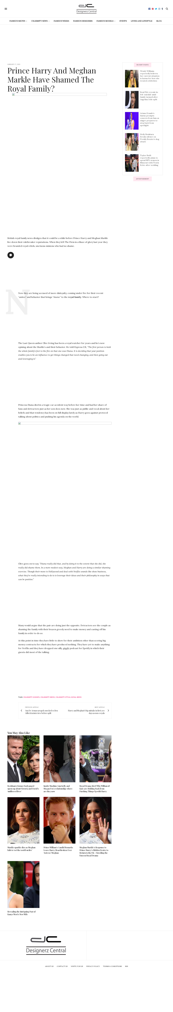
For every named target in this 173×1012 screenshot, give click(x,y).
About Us (49, 966)
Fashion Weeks (61, 21)
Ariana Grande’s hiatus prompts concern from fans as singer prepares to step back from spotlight (149, 119)
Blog (159, 21)
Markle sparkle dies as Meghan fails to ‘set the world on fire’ (21, 848)
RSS (126, 966)
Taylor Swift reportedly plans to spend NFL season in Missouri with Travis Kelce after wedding (149, 160)
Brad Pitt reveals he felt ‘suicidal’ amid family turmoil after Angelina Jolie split (149, 96)
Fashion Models (105, 21)
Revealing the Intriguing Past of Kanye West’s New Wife (21, 913)
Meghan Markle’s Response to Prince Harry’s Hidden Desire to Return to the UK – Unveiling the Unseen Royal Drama (93, 851)
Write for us (77, 966)
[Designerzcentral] (86, 9)
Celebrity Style (63, 697)
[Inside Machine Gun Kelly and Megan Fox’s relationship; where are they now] (60, 758)
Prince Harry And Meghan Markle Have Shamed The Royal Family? (51, 79)
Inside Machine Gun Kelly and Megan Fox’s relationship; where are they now (58, 789)
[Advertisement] (86, 43)
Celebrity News (39, 21)
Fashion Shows (17, 21)
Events (123, 21)
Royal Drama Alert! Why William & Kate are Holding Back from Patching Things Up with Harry (94, 789)
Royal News (76, 697)
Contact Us (62, 966)
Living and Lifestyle (141, 21)
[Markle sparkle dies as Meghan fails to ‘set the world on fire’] (23, 820)
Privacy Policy (93, 966)
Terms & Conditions (112, 966)
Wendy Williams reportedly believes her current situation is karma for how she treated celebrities (149, 76)
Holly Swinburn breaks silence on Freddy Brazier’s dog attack (149, 138)
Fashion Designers (82, 21)
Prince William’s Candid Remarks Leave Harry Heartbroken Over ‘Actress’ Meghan (58, 850)
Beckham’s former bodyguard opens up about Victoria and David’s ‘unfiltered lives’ (23, 789)
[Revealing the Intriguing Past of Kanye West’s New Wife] (23, 884)
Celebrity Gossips (31, 697)
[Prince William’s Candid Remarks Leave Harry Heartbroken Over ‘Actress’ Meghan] (60, 820)
